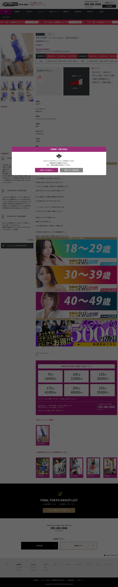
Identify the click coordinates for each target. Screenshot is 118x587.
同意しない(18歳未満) (71, 170)
